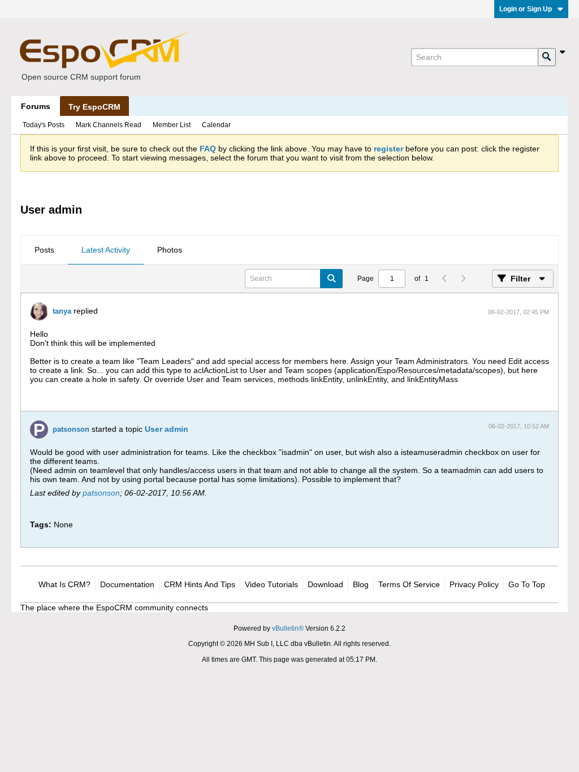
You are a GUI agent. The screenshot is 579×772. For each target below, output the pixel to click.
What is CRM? (64, 584)
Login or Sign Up (525, 9)
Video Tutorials (271, 584)
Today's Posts (43, 125)
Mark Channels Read (108, 125)
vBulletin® (288, 628)
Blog (361, 584)
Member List (172, 125)
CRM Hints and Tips (199, 584)
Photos (169, 249)
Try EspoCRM (94, 106)
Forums (35, 106)
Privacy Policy (474, 584)
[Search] (547, 57)
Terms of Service (409, 584)
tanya (62, 311)
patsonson (71, 429)
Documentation (127, 584)
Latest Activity (105, 249)
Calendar (216, 125)
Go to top (526, 584)
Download (325, 584)
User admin (166, 428)
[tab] (44, 250)
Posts (44, 249)
